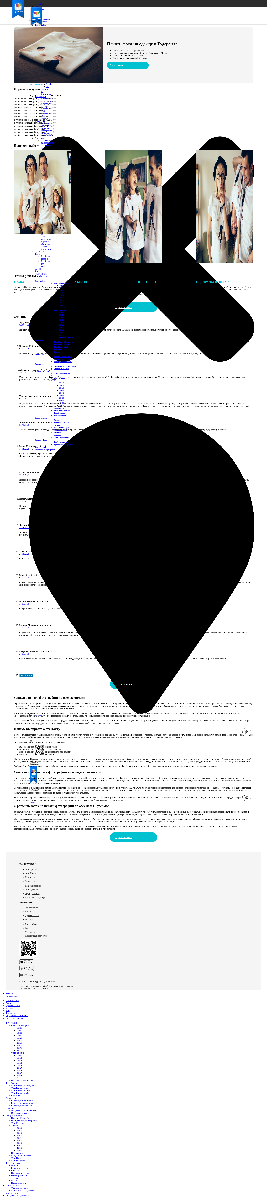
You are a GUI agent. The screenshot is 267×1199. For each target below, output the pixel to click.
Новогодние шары (61, 427)
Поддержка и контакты (36, 936)
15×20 (61, 322)
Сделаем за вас (32, 915)
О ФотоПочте (31, 908)
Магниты (45, 244)
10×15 (61, 315)
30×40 (49, 84)
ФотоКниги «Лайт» (62, 347)
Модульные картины (62, 410)
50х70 (19, 1150)
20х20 (61, 383)
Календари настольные (63, 359)
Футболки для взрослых (63, 445)
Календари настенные (63, 362)
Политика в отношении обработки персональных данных (46, 986)
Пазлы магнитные (46, 247)
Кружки (57, 425)
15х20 (19, 1038)
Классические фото (20, 1025)
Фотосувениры (32, 889)
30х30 (61, 303)
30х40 (61, 305)
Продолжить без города (40, 84)
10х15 (19, 1030)
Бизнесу (29, 919)
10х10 (61, 312)
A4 (47, 86)
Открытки (30, 881)
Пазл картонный (46, 237)
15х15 (19, 1035)
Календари (30, 877)
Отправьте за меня (61, 369)
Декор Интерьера (33, 886)
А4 (60, 308)
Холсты (14, 1125)
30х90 (61, 398)
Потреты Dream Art (62, 373)
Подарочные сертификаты (37, 897)
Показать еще (26, 675)
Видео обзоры (31, 924)
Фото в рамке (59, 310)
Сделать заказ (116, 65)
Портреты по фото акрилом (65, 376)
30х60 (61, 395)
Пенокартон (59, 408)
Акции (28, 911)
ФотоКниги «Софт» (62, 349)
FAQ (27, 928)
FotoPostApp (32, 981)
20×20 (61, 325)
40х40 (61, 400)
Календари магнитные (46, 124)
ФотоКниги (30, 873)
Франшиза (30, 932)
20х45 (61, 393)
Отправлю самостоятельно (48, 141)
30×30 (19, 1073)
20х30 (61, 300)
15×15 (61, 320)
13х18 (19, 1033)
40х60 (19, 1148)
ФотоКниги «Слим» (62, 344)
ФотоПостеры (59, 413)
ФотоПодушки (60, 415)
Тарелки (45, 241)
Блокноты (58, 352)
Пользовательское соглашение (33, 988)
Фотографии (31, 869)
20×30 (61, 327)
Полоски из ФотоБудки (63, 337)
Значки (56, 420)
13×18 (61, 317)
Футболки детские (45, 257)
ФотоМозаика (17, 1123)
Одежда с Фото (32, 893)
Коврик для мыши (61, 422)
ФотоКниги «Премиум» (46, 99)
